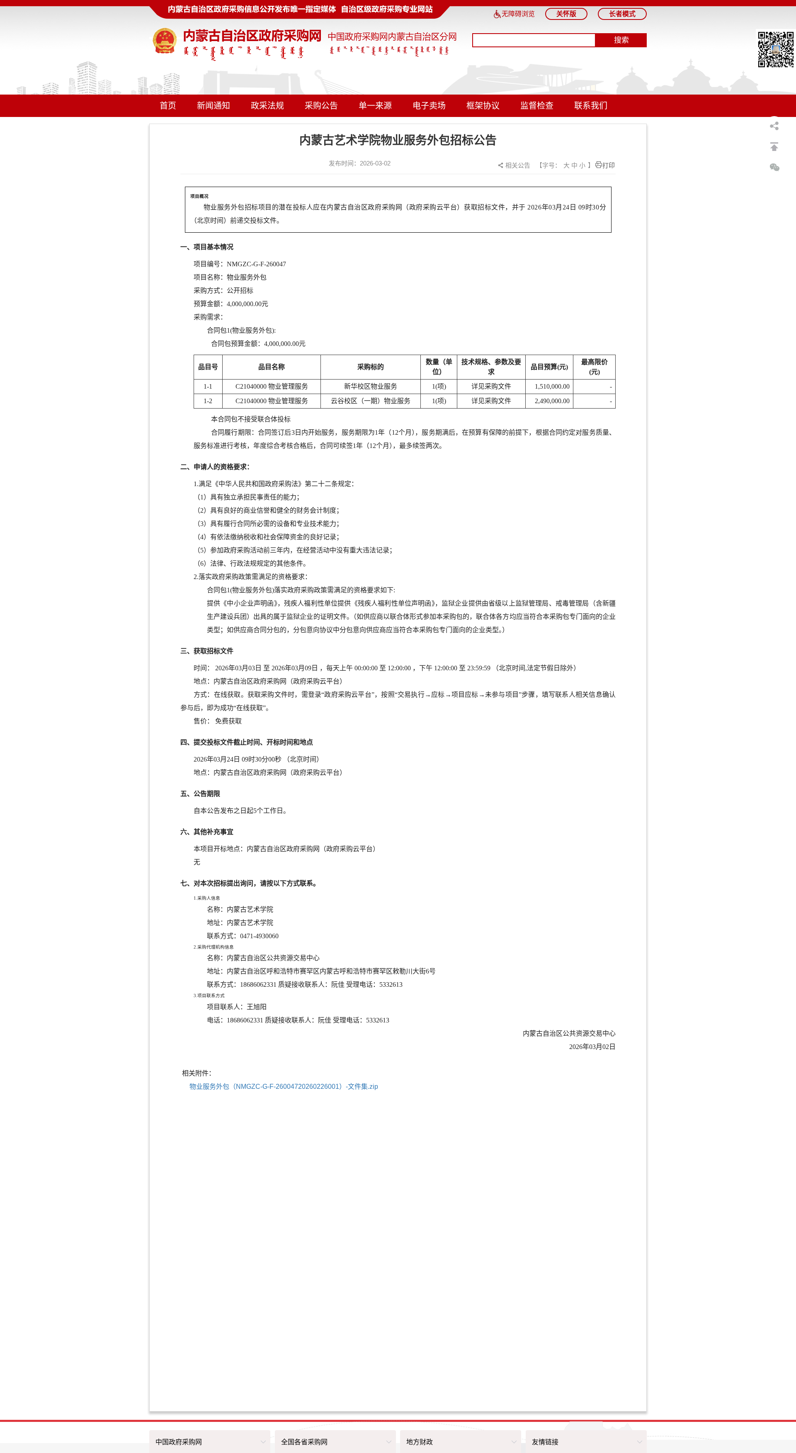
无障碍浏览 (518, 13)
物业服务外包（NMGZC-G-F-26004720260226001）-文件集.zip (283, 1086)
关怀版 (566, 13)
